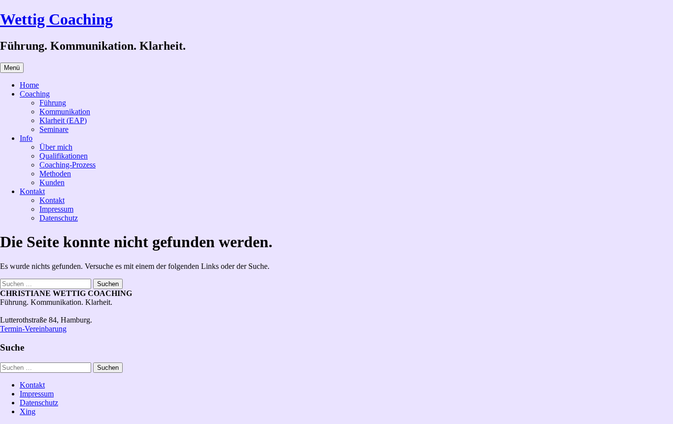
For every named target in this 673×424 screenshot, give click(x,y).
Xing (27, 411)
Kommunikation (64, 111)
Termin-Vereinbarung (33, 329)
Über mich (55, 147)
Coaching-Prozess (67, 165)
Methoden (55, 173)
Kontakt (32, 191)
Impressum (56, 209)
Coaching (35, 94)
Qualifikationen (63, 156)
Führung (52, 102)
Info (26, 138)
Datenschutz (58, 218)
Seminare (53, 129)
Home (29, 85)
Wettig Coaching (56, 19)
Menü (12, 67)
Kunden (52, 182)
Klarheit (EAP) (63, 120)
